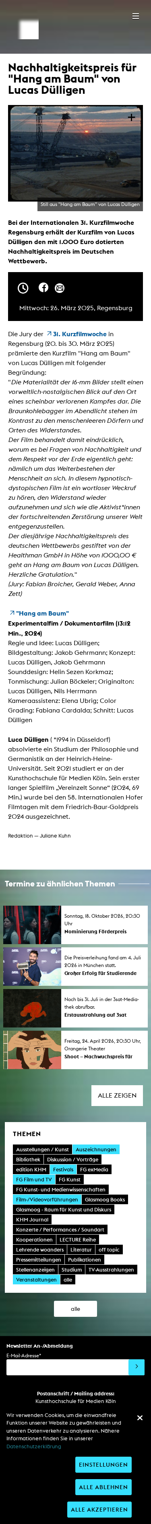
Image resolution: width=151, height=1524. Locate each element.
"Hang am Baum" (42, 613)
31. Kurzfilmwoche (80, 334)
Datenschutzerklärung (33, 1446)
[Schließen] (140, 1418)
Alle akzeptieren (99, 1509)
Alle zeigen (117, 1095)
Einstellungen (103, 1464)
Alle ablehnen (103, 1487)
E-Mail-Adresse (23, 1355)
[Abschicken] (136, 1367)
